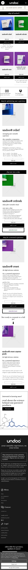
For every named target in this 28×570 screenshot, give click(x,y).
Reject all (14, 564)
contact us (3, 511)
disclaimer (3, 537)
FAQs (2, 503)
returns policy (7, 95)
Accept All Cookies (14, 567)
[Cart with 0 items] (26, 2)
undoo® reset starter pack (21, 68)
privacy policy (4, 528)
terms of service (5, 530)
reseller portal (4, 515)
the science (8, 409)
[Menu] (3, 3)
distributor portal (5, 517)
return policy (4, 535)
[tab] (14, 13)
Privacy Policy (15, 557)
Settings (14, 561)
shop (2, 494)
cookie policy (4, 532)
